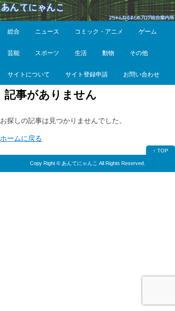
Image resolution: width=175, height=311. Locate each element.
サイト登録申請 (86, 74)
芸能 (13, 52)
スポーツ (47, 52)
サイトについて (28, 74)
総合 (13, 31)
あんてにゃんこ (80, 163)
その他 (139, 52)
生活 (81, 52)
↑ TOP (160, 150)
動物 (108, 52)
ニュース (47, 31)
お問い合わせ (141, 74)
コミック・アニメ (99, 31)
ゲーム (148, 31)
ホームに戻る (21, 138)
